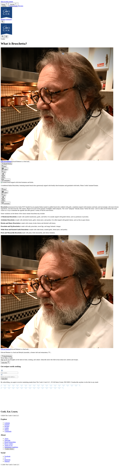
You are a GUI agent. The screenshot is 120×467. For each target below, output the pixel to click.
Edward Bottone (5, 349)
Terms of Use (8, 445)
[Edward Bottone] (57, 347)
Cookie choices (9, 449)
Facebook (7, 456)
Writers (3, 19)
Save (4, 166)
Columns (7, 423)
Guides (6, 428)
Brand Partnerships (10, 442)
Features (6, 424)
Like (4, 172)
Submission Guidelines (11, 447)
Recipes (20, 6)
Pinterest (7, 461)
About (6, 438)
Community (8, 19)
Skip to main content (7, 1)
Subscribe (4, 379)
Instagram (7, 460)
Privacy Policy (8, 444)
